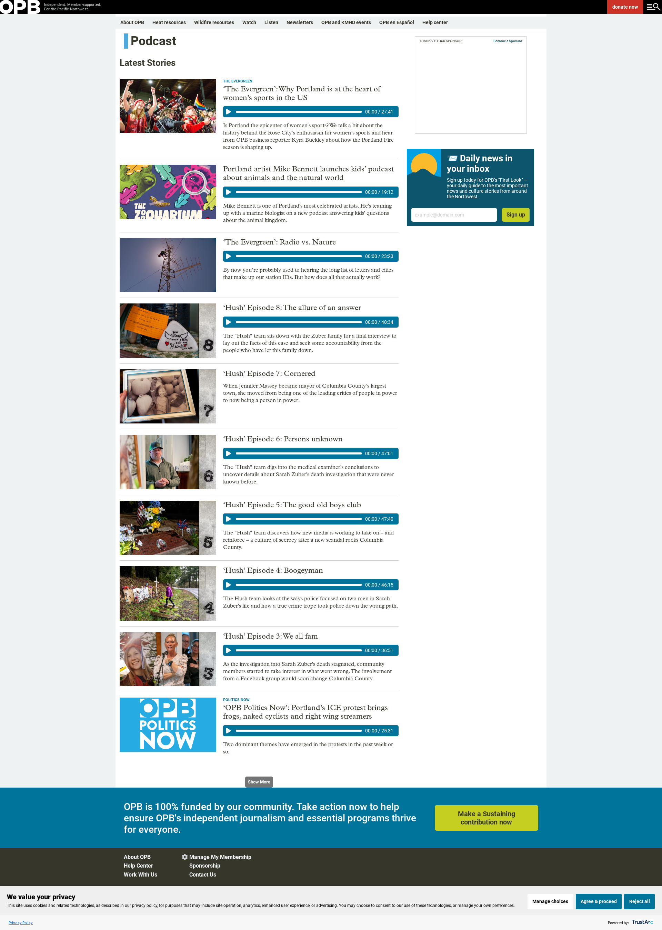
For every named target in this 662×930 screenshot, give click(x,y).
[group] (311, 111)
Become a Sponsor (507, 41)
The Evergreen (237, 81)
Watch (249, 22)
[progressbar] (299, 111)
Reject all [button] (639, 901)
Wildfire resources (214, 22)
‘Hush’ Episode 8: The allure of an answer (292, 307)
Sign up (515, 214)
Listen (271, 22)
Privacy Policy (21, 922)
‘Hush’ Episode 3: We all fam (270, 636)
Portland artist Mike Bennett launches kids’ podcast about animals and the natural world (308, 173)
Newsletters (300, 22)
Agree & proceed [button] (599, 901)
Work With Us (140, 874)
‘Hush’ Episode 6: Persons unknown (283, 438)
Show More (259, 781)
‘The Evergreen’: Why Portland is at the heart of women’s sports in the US (301, 93)
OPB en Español (396, 22)
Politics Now (236, 700)
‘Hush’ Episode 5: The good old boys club (292, 504)
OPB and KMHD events (346, 22)
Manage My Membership (220, 857)
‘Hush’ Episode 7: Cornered (269, 373)
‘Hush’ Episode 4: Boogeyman (273, 570)
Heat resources (169, 22)
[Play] (228, 111)
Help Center (138, 865)
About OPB (132, 22)
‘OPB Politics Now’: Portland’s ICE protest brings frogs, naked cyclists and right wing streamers (305, 712)
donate (625, 7)
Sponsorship (204, 865)
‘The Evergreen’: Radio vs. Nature (279, 242)
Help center (435, 22)
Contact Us (202, 874)
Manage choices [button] (550, 901)
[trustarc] (642, 923)
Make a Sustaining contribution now (486, 818)
